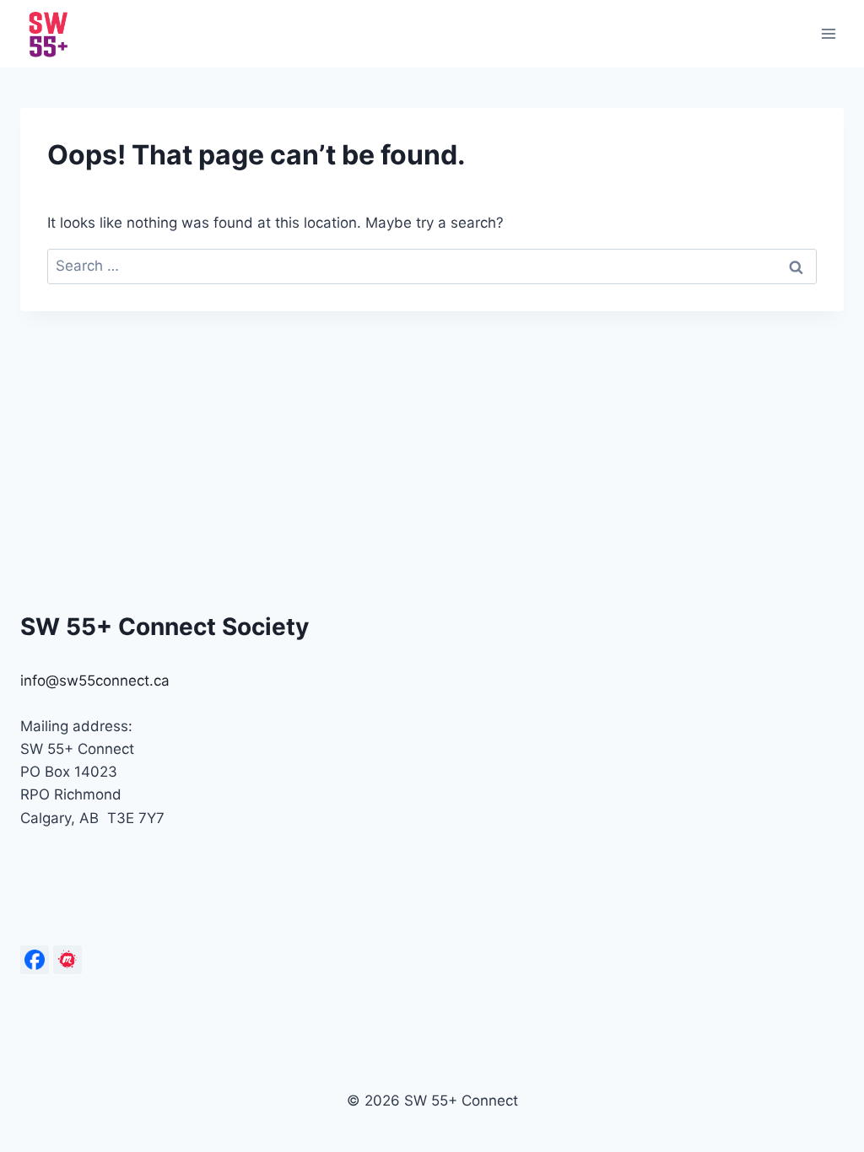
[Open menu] (828, 33)
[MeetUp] (67, 959)
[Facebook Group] (34, 959)
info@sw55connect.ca (95, 680)
